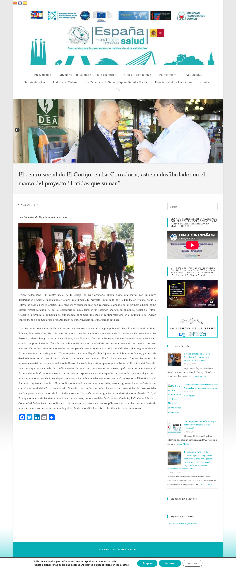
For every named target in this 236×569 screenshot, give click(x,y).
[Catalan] (15, 2)
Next (218, 130)
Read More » (200, 376)
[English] (20, 2)
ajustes (124, 565)
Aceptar (147, 563)
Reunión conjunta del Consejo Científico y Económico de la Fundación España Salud (197, 357)
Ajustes (192, 563)
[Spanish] (24, 2)
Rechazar (170, 563)
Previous (17, 130)
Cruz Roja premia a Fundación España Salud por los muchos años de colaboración (200, 424)
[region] (118, 131)
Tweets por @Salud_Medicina (182, 523)
